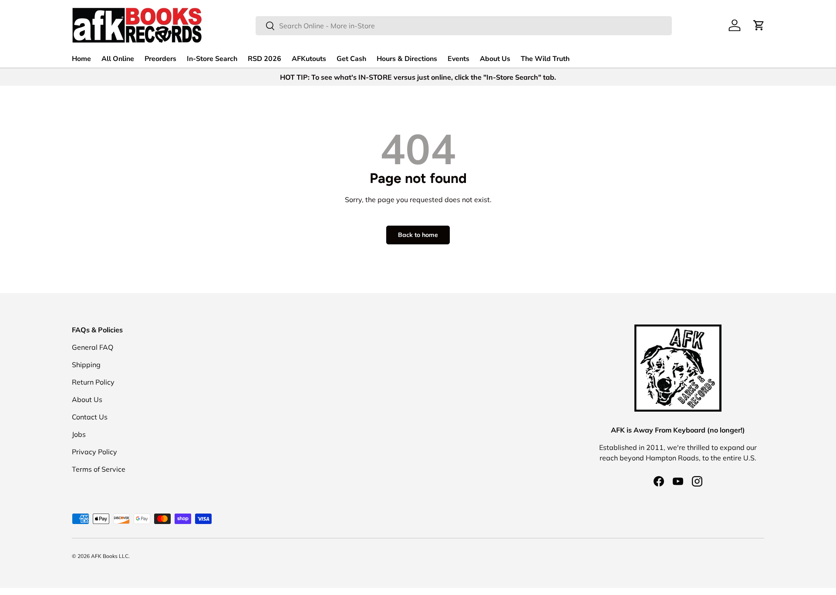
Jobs (79, 434)
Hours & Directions (407, 59)
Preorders (160, 59)
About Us (495, 59)
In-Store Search (212, 59)
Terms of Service (98, 469)
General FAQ (92, 347)
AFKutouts (309, 59)
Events (458, 59)
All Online (117, 59)
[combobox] (464, 25)
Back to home (418, 235)
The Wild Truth (545, 59)
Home (81, 59)
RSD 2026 (264, 59)
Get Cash (351, 59)
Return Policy (93, 382)
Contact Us (90, 416)
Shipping (86, 364)
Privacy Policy (94, 451)
